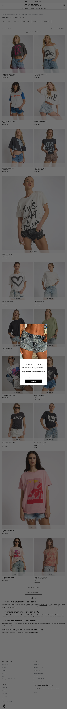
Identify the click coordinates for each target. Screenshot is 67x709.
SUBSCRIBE (33, 381)
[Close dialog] (45, 326)
